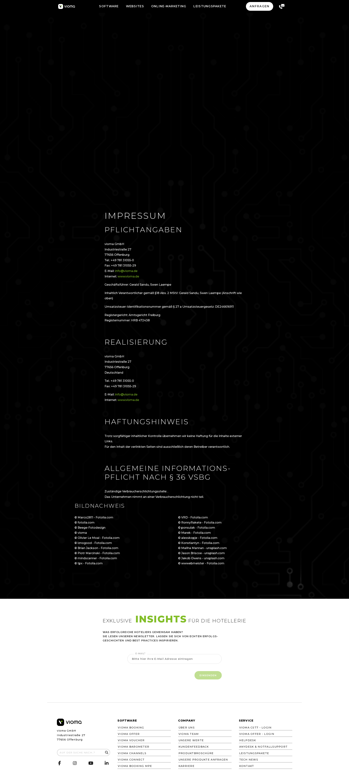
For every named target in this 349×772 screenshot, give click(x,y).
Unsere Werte (191, 740)
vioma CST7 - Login (255, 727)
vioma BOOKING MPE (135, 766)
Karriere (186, 766)
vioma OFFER (129, 734)
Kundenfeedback (193, 746)
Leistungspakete (254, 753)
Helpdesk (247, 740)
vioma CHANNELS (132, 753)
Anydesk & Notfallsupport (263, 746)
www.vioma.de (128, 276)
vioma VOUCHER (131, 740)
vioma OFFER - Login (256, 734)
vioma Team (188, 734)
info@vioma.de (126, 271)
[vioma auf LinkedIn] (106, 763)
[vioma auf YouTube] (91, 764)
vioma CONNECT (131, 759)
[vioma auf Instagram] (74, 763)
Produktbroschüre (196, 753)
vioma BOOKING (131, 727)
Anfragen (260, 6)
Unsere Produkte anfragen (203, 759)
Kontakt (246, 766)
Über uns (186, 727)
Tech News (248, 759)
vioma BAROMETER (133, 746)
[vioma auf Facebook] (60, 763)
